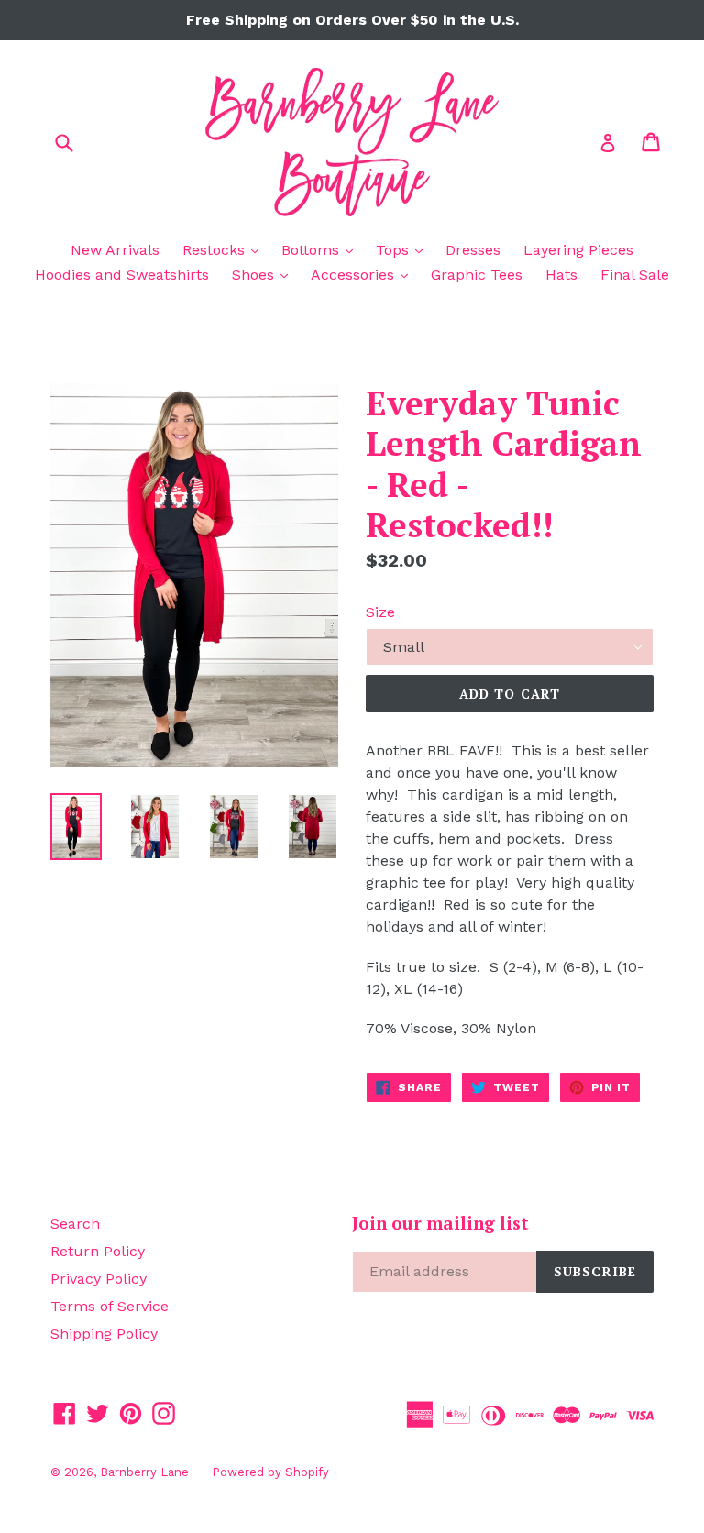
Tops (404, 249)
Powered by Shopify (270, 1472)
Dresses (473, 250)
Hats (561, 274)
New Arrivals (115, 250)
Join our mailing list (440, 1223)
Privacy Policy (98, 1278)
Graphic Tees (476, 274)
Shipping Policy (104, 1333)
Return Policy (97, 1251)
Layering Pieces (578, 250)
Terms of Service (109, 1306)
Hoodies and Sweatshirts (122, 274)
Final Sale (634, 274)
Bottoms (321, 249)
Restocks (225, 249)
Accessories (364, 274)
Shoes (264, 274)
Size (380, 612)
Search (75, 1223)
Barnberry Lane (144, 1472)
